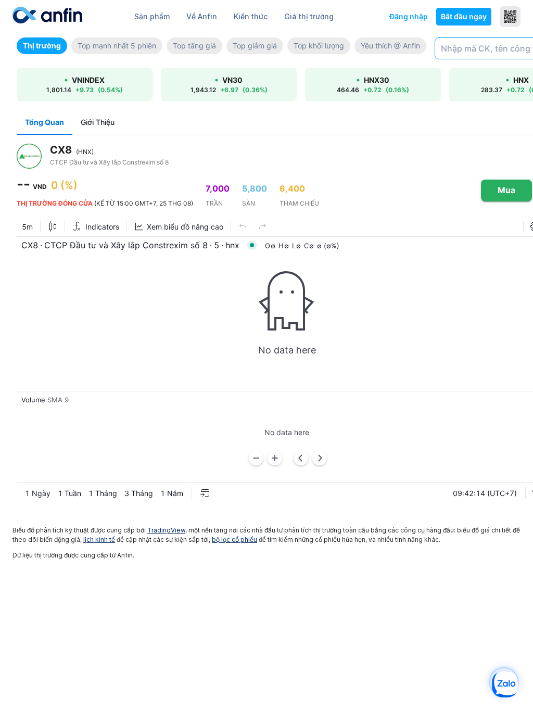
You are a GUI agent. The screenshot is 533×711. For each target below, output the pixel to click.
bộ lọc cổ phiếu (234, 539)
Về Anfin (201, 16)
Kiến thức (251, 16)
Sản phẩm (152, 16)
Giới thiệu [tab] (98, 122)
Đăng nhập (408, 16)
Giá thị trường (309, 16)
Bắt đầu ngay (464, 16)
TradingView (166, 530)
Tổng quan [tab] (44, 122)
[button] (42, 45)
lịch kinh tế (99, 539)
